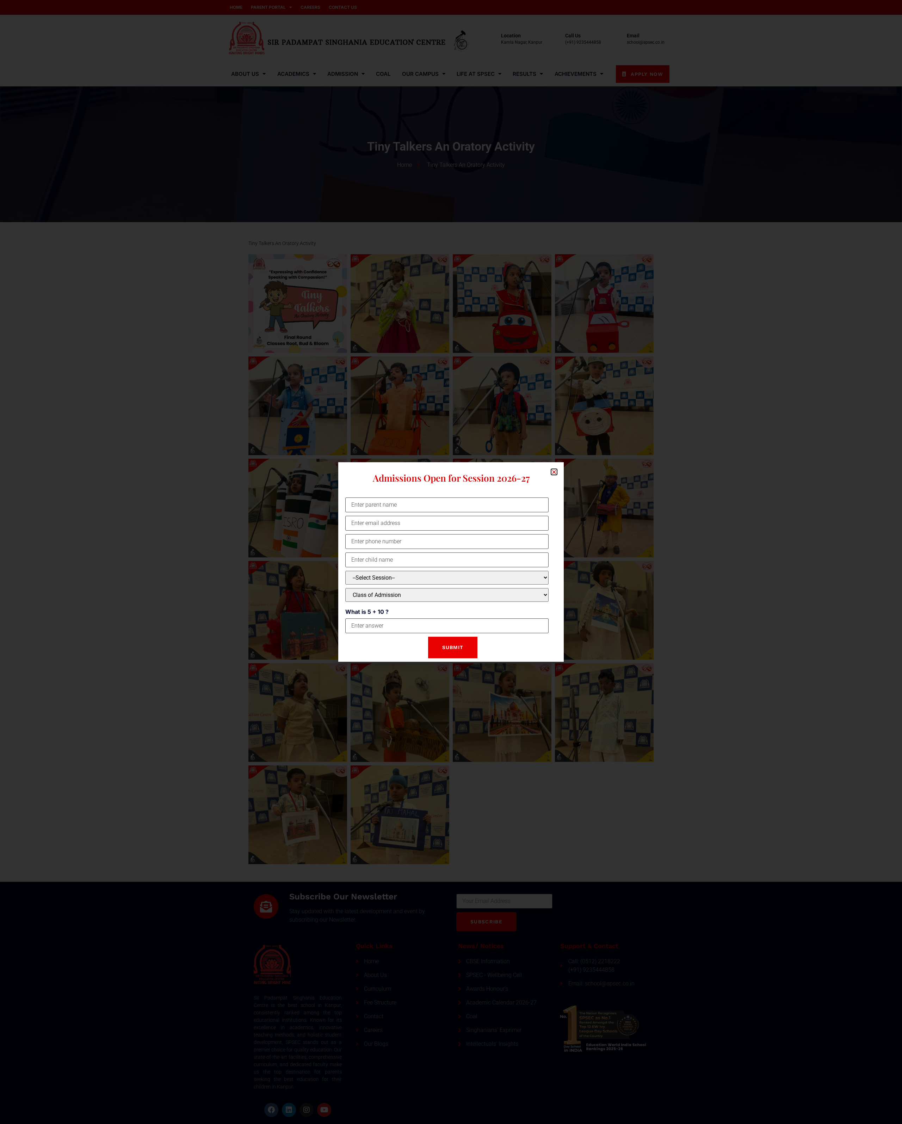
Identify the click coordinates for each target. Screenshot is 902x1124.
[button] (554, 472)
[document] (451, 562)
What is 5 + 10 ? (367, 611)
